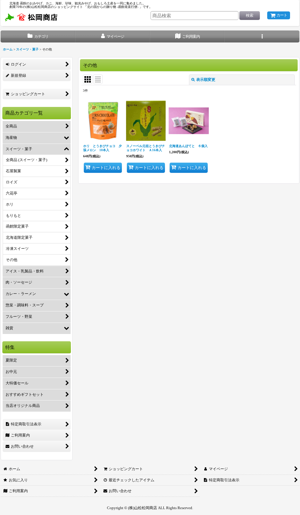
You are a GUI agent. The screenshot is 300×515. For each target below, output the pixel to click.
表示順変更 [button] (205, 79)
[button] (262, 36)
